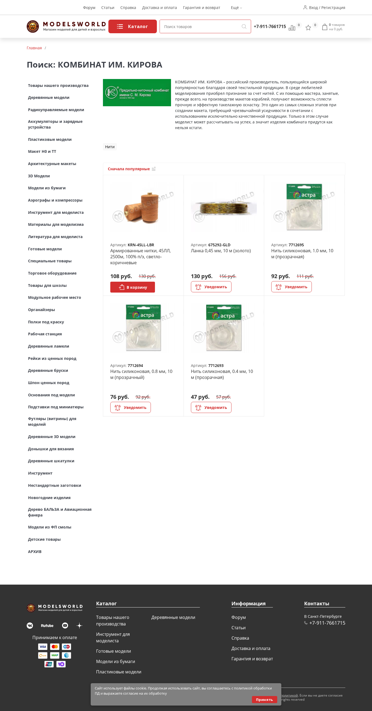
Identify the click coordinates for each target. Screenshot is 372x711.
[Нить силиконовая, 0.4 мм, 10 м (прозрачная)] (224, 328)
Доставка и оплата (159, 7)
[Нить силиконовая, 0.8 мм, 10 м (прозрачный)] (143, 328)
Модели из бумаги (115, 661)
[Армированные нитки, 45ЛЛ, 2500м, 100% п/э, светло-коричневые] (143, 207)
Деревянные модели (173, 617)
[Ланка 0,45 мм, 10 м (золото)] (224, 207)
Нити (110, 146)
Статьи (107, 7)
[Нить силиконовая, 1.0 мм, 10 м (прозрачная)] (304, 207)
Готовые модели (113, 651)
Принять (264, 699)
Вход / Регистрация (327, 7)
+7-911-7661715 (270, 26)
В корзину (137, 287)
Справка (128, 7)
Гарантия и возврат (201, 7)
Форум (89, 7)
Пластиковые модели (118, 672)
